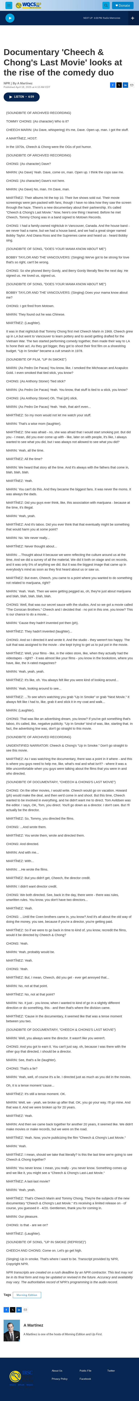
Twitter (111, 1370)
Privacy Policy (60, 1379)
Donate (124, 5)
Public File (85, 1370)
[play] (10, 18)
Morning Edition (27, 1295)
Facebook (85, 1379)
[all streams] (133, 18)
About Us (57, 1370)
